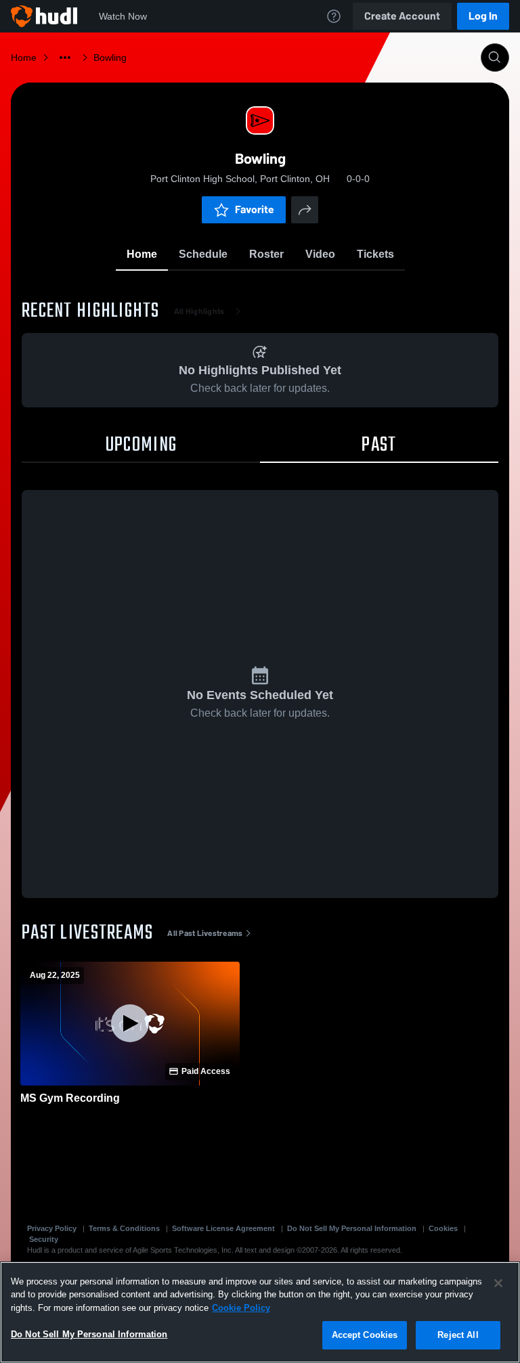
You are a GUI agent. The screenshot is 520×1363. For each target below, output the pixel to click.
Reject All (457, 1335)
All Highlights (199, 311)
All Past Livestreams (204, 933)
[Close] (498, 1283)
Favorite (254, 209)
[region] (260, 1312)
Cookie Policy (241, 1308)
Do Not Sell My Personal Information (351, 1228)
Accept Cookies (365, 1335)
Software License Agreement (223, 1228)
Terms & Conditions (124, 1228)
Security (43, 1239)
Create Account (402, 16)
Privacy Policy (52, 1228)
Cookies (443, 1228)
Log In (483, 16)
